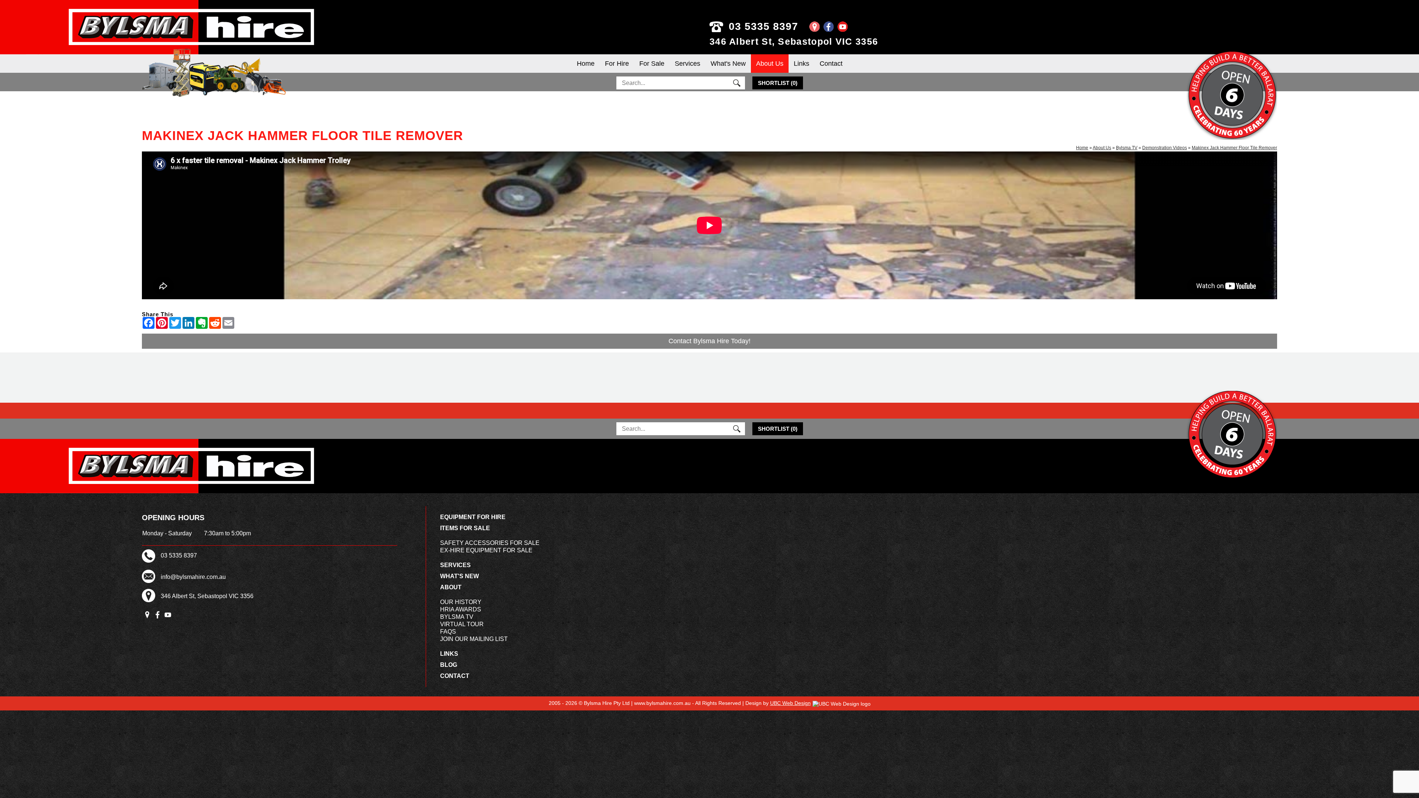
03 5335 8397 (763, 26)
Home (586, 63)
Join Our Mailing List (474, 639)
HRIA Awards (460, 609)
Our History (460, 602)
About (451, 587)
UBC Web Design (790, 703)
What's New (728, 63)
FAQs (448, 631)
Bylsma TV (1126, 147)
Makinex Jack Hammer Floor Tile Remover (1234, 147)
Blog (448, 665)
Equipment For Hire (473, 517)
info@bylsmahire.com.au (193, 577)
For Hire (617, 63)
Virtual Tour (462, 624)
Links (801, 63)
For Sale (651, 63)
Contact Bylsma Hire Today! (709, 341)
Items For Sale (465, 528)
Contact (831, 63)
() (777, 83)
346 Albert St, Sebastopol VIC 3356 (794, 41)
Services (687, 63)
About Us (769, 63)
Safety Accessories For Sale (490, 543)
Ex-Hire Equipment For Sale (486, 550)
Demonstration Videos (1164, 147)
